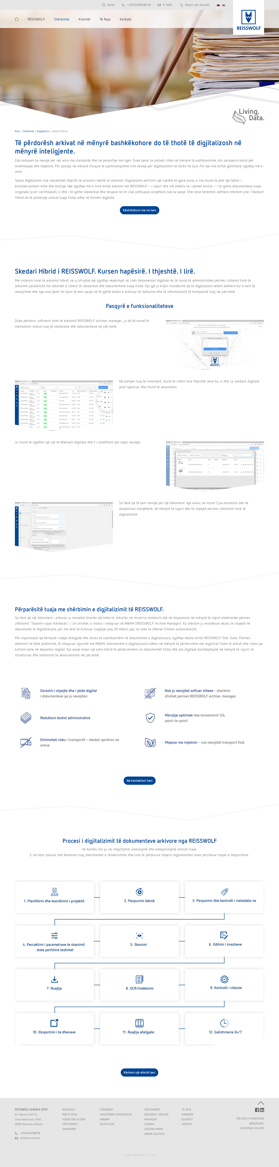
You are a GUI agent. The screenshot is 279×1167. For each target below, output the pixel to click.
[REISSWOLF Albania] (248, 17)
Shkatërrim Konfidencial (116, 1114)
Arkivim (104, 1119)
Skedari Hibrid (153, 1129)
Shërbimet (28, 131)
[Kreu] (17, 19)
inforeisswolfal (30, 1138)
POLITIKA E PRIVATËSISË (250, 1118)
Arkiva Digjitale (154, 1134)
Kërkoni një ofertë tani (139, 1072)
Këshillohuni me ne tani (139, 210)
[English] (223, 5)
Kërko (111, 5)
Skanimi (149, 1124)
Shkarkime (69, 1129)
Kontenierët (152, 1109)
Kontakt (187, 1124)
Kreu (17, 131)
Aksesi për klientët (197, 5)
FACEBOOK (257, 1110)
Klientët (187, 1119)
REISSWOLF (69, 1109)
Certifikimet (70, 1124)
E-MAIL (168, 5)
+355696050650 (139, 5)
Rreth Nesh (70, 1114)
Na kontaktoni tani (140, 780)
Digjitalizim (43, 131)
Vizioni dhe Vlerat (74, 1119)
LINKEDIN (262, 1110)
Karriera (187, 1114)
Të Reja (186, 1109)
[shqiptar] (218, 5)
